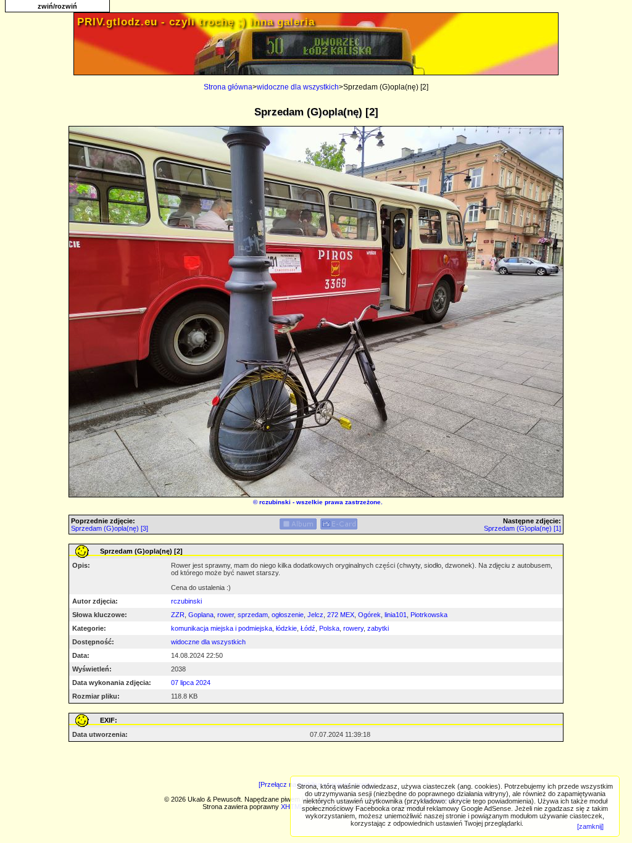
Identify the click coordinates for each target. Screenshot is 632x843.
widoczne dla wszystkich (298, 87)
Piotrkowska (428, 614)
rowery (353, 628)
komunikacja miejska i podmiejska (221, 628)
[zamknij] (590, 826)
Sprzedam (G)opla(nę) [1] (522, 528)
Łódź (308, 628)
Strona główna (228, 87)
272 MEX (340, 614)
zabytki (378, 628)
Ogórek (369, 614)
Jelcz (315, 614)
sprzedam (253, 614)
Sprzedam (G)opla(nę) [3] (109, 528)
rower (225, 614)
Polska (329, 628)
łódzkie (286, 628)
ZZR (178, 614)
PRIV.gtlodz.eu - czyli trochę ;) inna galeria (196, 22)
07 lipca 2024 (190, 682)
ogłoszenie (288, 614)
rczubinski (275, 502)
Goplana (201, 614)
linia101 (396, 614)
